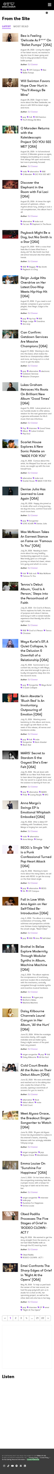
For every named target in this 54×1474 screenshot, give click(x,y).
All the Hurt (44, 1057)
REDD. (44, 888)
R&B (43, 171)
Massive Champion (31, 376)
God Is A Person (36, 630)
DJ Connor (33, 64)
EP (41, 1307)
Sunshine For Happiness (33, 1203)
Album (25, 431)
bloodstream (42, 1155)
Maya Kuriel (46, 685)
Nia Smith (42, 266)
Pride (25, 794)
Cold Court (28, 1105)
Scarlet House (28, 481)
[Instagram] (4, 1466)
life (24, 891)
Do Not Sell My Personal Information (13, 1460)
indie (25, 171)
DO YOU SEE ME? (42, 174)
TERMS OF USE (41, 1456)
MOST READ (21, 26)
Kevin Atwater (41, 742)
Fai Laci (26, 224)
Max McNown (45, 573)
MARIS (44, 792)
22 (42, 1318)
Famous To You (29, 576)
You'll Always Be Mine (32, 119)
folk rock (32, 573)
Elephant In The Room (41, 224)
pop (24, 70)
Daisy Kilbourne (29, 1057)
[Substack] (21, 1466)
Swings (39, 839)
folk (30, 117)
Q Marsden (27, 174)
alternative (34, 171)
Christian (27, 633)
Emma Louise (28, 1205)
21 (37, 1318)
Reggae (32, 266)
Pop (24, 428)
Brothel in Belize (29, 1000)
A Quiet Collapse (30, 687)
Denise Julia (41, 523)
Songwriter (33, 520)
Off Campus (34, 70)
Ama (37, 938)
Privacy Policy (33, 1458)
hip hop (32, 318)
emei (47, 1307)
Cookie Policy (44, 1458)
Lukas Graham (37, 431)
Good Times (45, 428)
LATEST (6, 26)
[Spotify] (17, 1466)
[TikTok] (8, 1466)
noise (39, 1102)
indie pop (27, 1200)
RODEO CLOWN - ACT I (33, 1257)
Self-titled (46, 938)
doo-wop (26, 324)
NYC (46, 794)
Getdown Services (30, 373)
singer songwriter (30, 1054)
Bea (44, 70)
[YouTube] (12, 1466)
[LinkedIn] (25, 1466)
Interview (33, 428)
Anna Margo (28, 839)
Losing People (36, 794)
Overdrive (40, 321)
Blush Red (27, 744)
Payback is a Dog (30, 269)
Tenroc (49, 630)
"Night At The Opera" (32, 1310)
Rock (37, 1099)
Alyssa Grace (28, 1155)
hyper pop (38, 997)
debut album (28, 1102)
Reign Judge (28, 321)
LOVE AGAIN (28, 523)
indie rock (39, 221)
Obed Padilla (28, 1254)
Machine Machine (30, 1002)
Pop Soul (26, 433)
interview (44, 1197)
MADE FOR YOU (44, 481)
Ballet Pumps (28, 72)
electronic (45, 371)
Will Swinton (40, 117)
